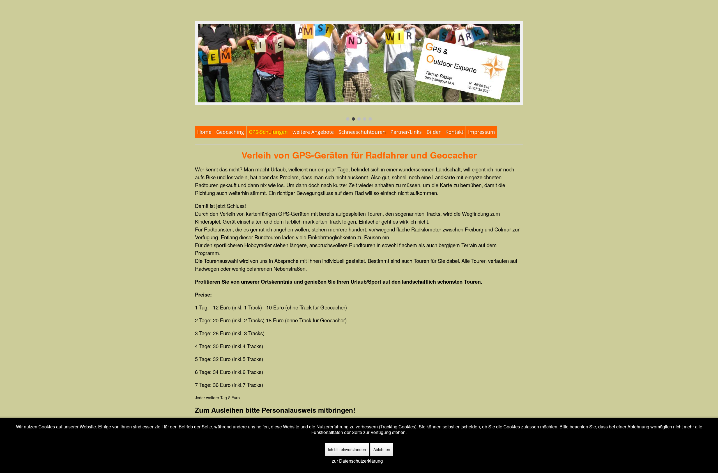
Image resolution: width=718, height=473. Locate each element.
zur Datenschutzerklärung (357, 461)
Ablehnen (381, 449)
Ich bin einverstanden (347, 449)
